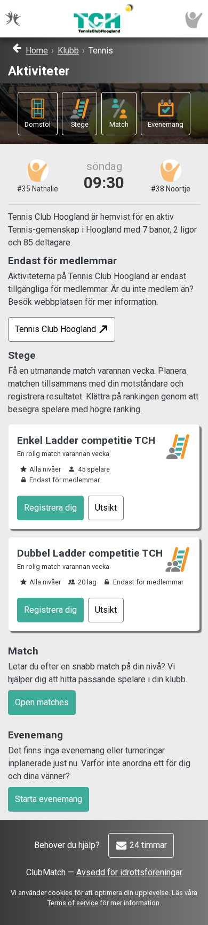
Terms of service (72, 903)
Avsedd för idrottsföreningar (129, 872)
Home (37, 50)
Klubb (68, 50)
